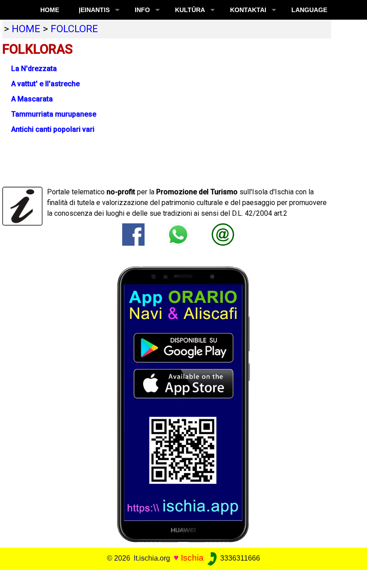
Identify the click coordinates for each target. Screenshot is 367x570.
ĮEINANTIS (94, 9)
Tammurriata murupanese (53, 114)
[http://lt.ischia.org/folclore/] (223, 234)
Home (49, 9)
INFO (142, 9)
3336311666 (239, 558)
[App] (183, 403)
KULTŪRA (190, 9)
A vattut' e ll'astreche (45, 84)
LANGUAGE (309, 9)
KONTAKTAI (248, 9)
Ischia (192, 557)
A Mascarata (32, 99)
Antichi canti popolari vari (52, 129)
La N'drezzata (34, 68)
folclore (74, 28)
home (26, 28)
